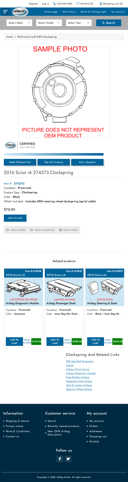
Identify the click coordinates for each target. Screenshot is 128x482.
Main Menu (69, 11)
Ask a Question (87, 162)
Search (110, 23)
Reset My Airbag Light (93, 11)
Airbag (70, 365)
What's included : (14, 201)
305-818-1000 (64, 3)
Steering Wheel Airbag (79, 389)
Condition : (10, 188)
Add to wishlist (18, 230)
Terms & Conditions (18, 431)
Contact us (12, 436)
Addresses (95, 431)
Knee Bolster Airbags (77, 377)
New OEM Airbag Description (59, 433)
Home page (51, 11)
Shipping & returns (17, 421)
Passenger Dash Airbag (79, 381)
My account (118, 11)
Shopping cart (98, 436)
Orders (93, 426)
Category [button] (5, 11)
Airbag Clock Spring (77, 369)
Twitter (68, 459)
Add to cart (15, 218)
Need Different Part (20, 162)
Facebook (59, 459)
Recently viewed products (63, 426)
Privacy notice (14, 426)
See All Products (53, 162)
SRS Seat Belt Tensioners (79, 361)
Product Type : (12, 192)
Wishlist (94, 441)
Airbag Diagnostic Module (81, 373)
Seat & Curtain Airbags (79, 385)
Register (33, 3)
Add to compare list (44, 230)
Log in (45, 3)
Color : (8, 197)
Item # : (8, 183)
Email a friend (71, 230)
